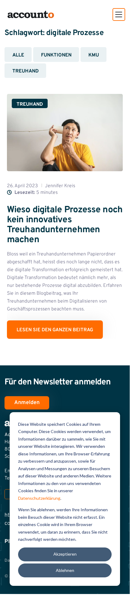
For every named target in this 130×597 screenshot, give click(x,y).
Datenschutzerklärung (39, 498)
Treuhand (25, 71)
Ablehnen (65, 570)
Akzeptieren (65, 554)
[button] (119, 14)
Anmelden (27, 402)
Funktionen (56, 55)
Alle (18, 55)
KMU (93, 55)
